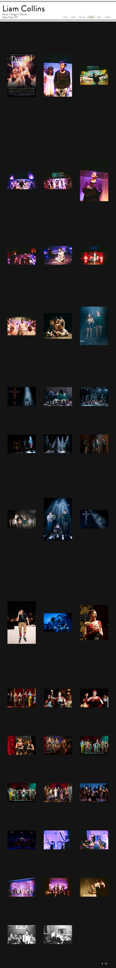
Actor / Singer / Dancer (15, 14)
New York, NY (10, 17)
